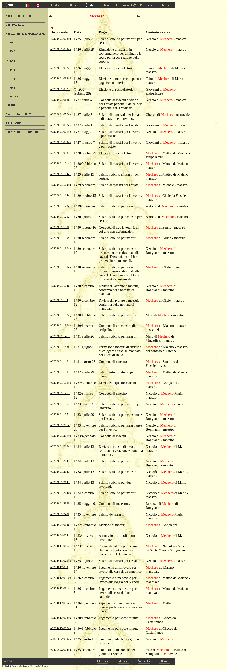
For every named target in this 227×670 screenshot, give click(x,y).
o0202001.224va (60, 492)
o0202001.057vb (60, 125)
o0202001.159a (59, 372)
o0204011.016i (59, 546)
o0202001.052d (60, 89)
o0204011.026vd (60, 560)
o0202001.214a (59, 461)
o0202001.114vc (60, 195)
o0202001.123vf (60, 206)
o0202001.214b (60, 482)
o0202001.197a (59, 414)
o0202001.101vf (60, 163)
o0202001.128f (59, 227)
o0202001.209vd (60, 435)
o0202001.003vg (60, 38)
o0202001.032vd (60, 78)
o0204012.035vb (60, 603)
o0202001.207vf (60, 425)
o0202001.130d (60, 237)
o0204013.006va (60, 617)
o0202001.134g (60, 285)
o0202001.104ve (60, 174)
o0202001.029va (60, 49)
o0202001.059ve (60, 131)
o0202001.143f (59, 346)
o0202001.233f (59, 503)
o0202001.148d (60, 361)
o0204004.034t (59, 535)
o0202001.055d (60, 99)
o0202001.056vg (60, 114)
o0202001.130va (60, 248)
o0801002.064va (60, 649)
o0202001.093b (60, 152)
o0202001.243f (59, 514)
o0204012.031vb (60, 577)
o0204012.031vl (60, 588)
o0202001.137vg (60, 315)
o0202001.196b (60, 393)
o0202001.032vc (60, 68)
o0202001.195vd (60, 382)
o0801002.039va (60, 639)
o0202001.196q (60, 403)
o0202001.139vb (60, 325)
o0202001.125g (60, 216)
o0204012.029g (60, 567)
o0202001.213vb (60, 446)
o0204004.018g (60, 524)
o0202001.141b (60, 336)
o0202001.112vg (60, 184)
